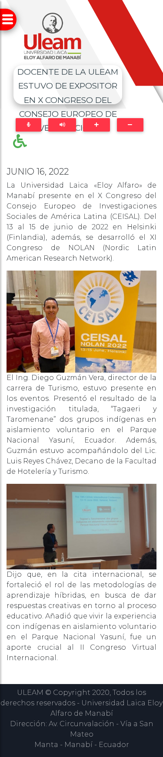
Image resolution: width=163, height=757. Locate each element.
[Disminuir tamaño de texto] (130, 125)
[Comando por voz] (28, 125)
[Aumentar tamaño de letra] (96, 125)
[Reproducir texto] (62, 125)
